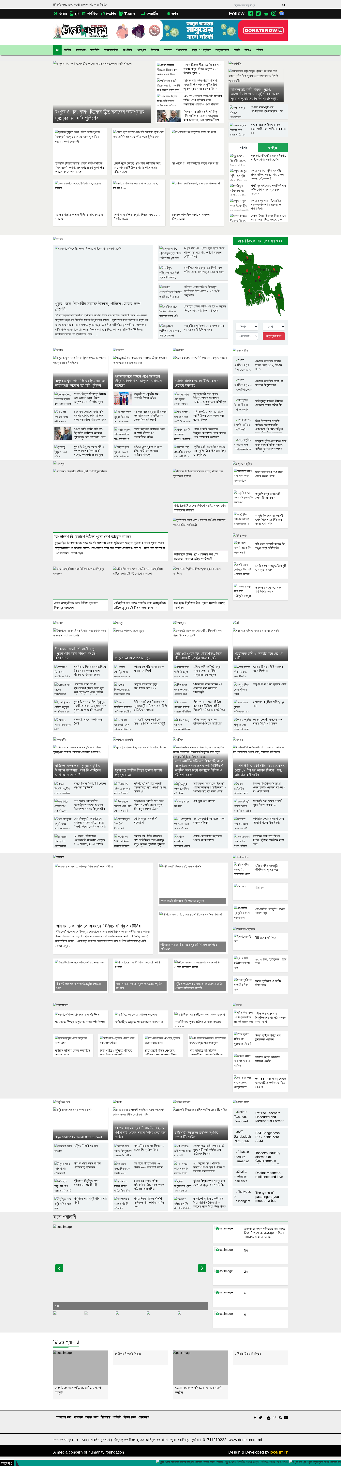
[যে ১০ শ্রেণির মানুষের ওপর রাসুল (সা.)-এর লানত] (260, 729)
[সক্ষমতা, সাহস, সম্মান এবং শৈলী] (80, 729)
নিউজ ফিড (130, 1417)
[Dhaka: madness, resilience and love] (260, 1183)
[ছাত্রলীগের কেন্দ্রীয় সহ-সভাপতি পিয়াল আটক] (140, 403)
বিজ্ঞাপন (110, 13)
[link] (247, 50)
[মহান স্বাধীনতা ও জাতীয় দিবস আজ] (260, 993)
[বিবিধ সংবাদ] (260, 535)
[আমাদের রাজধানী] (140, 740)
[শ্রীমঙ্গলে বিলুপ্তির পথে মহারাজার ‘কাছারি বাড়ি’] (80, 1190)
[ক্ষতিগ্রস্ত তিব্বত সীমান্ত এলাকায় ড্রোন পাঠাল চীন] (260, 411)
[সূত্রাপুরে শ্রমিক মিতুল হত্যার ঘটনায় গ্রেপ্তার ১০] (140, 761)
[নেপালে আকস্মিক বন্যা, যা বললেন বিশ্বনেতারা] (260, 391)
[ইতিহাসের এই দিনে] (260, 929)
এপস (174, 13)
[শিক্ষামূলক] (200, 624)
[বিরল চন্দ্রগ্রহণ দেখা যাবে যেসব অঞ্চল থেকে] (260, 484)
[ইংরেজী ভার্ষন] (260, 1102)
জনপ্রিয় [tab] (272, 148)
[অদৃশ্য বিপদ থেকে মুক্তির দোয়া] (260, 693)
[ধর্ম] (260, 624)
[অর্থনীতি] (200, 351)
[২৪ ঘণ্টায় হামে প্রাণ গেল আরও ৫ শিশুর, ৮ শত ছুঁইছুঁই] (140, 729)
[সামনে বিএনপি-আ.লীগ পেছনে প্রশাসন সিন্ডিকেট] (80, 793)
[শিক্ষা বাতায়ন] (260, 857)
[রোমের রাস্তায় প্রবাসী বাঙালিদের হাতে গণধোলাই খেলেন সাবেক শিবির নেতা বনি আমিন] (140, 1123)
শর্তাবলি (117, 1417)
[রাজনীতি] (140, 351)
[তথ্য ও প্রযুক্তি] (260, 463)
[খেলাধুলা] (140, 465)
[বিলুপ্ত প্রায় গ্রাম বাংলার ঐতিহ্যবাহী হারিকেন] (80, 1173)
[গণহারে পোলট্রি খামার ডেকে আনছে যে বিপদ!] (140, 676)
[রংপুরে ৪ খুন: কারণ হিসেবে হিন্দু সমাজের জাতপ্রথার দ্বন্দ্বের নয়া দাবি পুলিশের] (102, 92)
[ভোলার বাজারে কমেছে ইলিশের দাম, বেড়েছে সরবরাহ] (200, 372)
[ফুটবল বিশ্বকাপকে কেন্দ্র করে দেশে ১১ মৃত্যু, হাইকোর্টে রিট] (200, 1190)
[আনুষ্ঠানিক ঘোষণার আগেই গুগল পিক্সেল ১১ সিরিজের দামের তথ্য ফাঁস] (260, 527)
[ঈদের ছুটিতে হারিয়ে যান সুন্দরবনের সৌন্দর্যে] (260, 1047)
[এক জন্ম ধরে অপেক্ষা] (200, 810)
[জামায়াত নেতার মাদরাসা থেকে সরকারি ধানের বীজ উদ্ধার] (260, 828)
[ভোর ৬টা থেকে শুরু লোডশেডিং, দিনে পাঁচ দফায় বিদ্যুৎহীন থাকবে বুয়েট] (200, 644)
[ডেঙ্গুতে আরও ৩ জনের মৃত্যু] (140, 644)
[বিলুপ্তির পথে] (80, 1103)
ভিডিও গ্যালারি (66, 1342)
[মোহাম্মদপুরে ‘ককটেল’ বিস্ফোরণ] (140, 828)
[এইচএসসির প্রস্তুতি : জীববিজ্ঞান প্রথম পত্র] (260, 878)
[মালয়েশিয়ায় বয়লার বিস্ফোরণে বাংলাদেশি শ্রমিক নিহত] (140, 1155)
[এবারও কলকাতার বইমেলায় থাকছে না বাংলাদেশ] (200, 845)
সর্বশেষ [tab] (243, 148)
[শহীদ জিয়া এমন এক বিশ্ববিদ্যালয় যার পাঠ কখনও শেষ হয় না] (260, 1025)
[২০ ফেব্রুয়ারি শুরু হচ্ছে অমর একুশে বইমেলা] (200, 828)
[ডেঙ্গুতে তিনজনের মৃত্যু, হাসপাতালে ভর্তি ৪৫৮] (140, 693)
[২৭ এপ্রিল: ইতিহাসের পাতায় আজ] (260, 971)
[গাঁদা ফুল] (260, 899)
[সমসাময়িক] (258, 64)
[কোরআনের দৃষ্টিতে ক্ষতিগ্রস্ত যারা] (260, 711)
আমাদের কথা (63, 1417)
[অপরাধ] (140, 241)
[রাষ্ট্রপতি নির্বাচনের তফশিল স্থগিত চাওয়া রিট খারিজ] (200, 1123)
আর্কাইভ (91, 13)
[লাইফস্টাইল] (140, 1006)
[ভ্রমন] (260, 1005)
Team (129, 13)
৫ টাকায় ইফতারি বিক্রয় (68, 1354)
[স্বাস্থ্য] (140, 624)
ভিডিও (62, 13)
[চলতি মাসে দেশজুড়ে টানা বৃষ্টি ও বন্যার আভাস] (260, 578)
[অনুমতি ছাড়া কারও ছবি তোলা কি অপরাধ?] (260, 506)
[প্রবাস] (140, 1103)
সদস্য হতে (91, 1417)
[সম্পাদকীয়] (80, 740)
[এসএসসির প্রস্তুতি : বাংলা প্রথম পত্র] (260, 921)
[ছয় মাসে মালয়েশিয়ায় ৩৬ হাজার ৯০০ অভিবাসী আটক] (140, 1173)
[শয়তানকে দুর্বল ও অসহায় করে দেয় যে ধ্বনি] (260, 644)
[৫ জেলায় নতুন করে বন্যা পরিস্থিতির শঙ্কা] (260, 599)
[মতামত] (80, 624)
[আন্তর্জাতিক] (260, 350)
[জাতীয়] (80, 351)
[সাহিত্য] (200, 740)
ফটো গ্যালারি (64, 1217)
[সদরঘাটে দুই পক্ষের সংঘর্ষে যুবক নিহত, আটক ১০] (260, 810)
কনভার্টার (151, 13)
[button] (67, 50)
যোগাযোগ (144, 1417)
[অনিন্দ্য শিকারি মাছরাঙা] (80, 1155)
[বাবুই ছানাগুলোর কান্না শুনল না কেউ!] (80, 1123)
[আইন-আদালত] (200, 1103)
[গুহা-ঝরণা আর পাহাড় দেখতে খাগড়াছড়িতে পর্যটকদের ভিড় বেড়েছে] (260, 1091)
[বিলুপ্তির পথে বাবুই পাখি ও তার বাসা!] (80, 1208)
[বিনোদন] (140, 859)
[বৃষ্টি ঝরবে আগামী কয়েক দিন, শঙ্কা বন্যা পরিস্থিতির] (260, 556)
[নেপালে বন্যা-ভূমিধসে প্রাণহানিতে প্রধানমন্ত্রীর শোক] (258, 116)
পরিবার (259, 50)
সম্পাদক (78, 1417)
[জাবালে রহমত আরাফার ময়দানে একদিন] (260, 1069)
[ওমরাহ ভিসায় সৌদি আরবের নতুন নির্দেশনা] (260, 676)
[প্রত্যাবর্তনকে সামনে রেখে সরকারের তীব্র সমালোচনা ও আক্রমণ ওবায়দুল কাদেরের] (140, 372)
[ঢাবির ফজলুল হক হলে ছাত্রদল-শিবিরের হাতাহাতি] (200, 729)
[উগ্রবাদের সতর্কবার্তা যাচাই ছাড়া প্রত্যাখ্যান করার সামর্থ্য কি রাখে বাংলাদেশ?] (80, 644)
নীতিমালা (105, 1417)
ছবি (76, 13)
